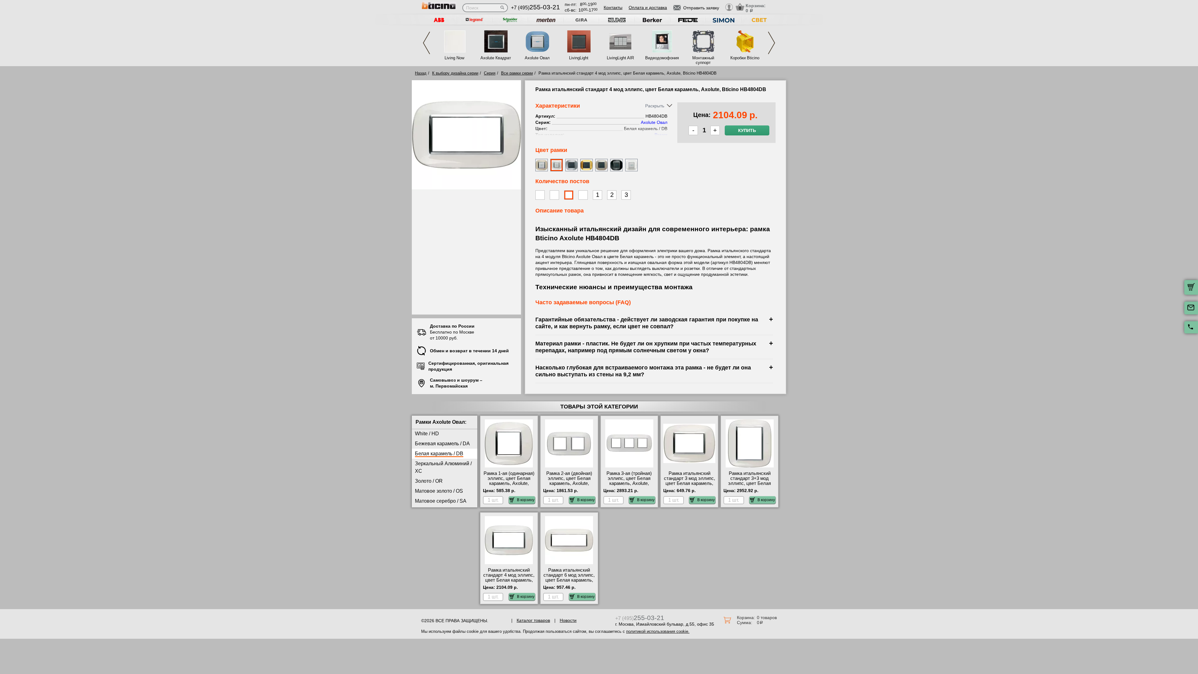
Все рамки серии (517, 73)
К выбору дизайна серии (455, 73)
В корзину (525, 500)
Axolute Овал (537, 58)
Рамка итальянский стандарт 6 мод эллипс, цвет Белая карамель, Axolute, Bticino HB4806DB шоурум (569, 580)
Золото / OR (429, 481)
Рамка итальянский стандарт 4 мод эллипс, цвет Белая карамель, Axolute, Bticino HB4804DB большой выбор (508, 583)
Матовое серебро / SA (440, 501)
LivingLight (578, 58)
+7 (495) (535, 7)
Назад (420, 73)
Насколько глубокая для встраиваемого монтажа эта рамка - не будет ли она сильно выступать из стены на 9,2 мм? (643, 371)
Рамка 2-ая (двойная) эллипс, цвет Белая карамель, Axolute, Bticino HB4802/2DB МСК (569, 483)
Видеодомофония (661, 58)
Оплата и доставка (648, 7)
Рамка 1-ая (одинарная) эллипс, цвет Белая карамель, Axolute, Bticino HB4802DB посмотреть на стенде (509, 483)
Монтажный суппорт (703, 60)
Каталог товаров (533, 620)
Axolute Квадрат (495, 58)
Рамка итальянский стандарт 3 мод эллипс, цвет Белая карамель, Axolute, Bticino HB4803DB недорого (689, 483)
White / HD (427, 433)
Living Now (454, 58)
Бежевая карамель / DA (442, 443)
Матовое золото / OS (439, 491)
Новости (568, 620)
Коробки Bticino (744, 58)
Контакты (613, 7)
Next (771, 43)
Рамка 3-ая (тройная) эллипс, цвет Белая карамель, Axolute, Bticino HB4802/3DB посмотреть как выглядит (629, 486)
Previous (426, 43)
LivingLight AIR (620, 58)
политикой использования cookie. (657, 631)
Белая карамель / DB (439, 453)
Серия (489, 73)
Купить (747, 130)
